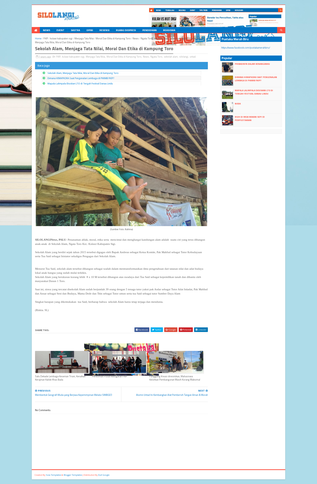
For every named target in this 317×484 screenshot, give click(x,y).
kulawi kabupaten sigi (61, 38)
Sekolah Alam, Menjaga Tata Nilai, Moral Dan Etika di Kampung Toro (83, 73)
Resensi (104, 30)
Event (60, 30)
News (46, 30)
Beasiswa (169, 30)
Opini (89, 30)
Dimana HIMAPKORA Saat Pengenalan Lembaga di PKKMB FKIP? (81, 78)
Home (38, 38)
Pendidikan (149, 30)
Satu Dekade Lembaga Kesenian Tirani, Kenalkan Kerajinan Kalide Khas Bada (60, 377)
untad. (185, 38)
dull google (104, 475)
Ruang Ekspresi (126, 30)
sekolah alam (162, 38)
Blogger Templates (73, 475)
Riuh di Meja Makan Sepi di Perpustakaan (250, 118)
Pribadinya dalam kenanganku (252, 64)
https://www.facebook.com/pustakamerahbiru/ (245, 47)
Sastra (75, 30)
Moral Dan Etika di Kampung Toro (113, 38)
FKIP (45, 38)
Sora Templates (53, 475)
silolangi (175, 38)
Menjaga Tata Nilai (84, 38)
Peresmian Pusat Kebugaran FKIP (109, 376)
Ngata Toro (147, 38)
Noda (238, 103)
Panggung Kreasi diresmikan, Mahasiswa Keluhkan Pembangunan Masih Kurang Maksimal (174, 377)
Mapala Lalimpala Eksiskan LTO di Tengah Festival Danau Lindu (80, 83)
